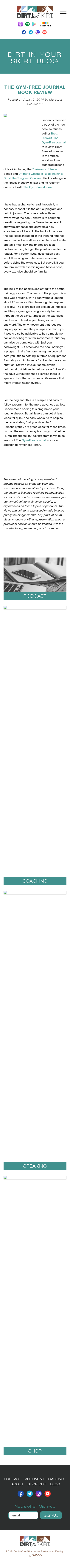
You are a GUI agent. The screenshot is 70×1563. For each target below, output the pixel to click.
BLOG (55, 1484)
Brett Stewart (49, 135)
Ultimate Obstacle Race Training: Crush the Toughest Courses (33, 176)
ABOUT (18, 1484)
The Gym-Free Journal (54, 140)
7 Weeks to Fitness (44, 169)
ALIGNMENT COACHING (44, 1479)
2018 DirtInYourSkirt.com (23, 1551)
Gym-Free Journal (34, 440)
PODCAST (12, 1479)
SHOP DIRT (37, 1484)
